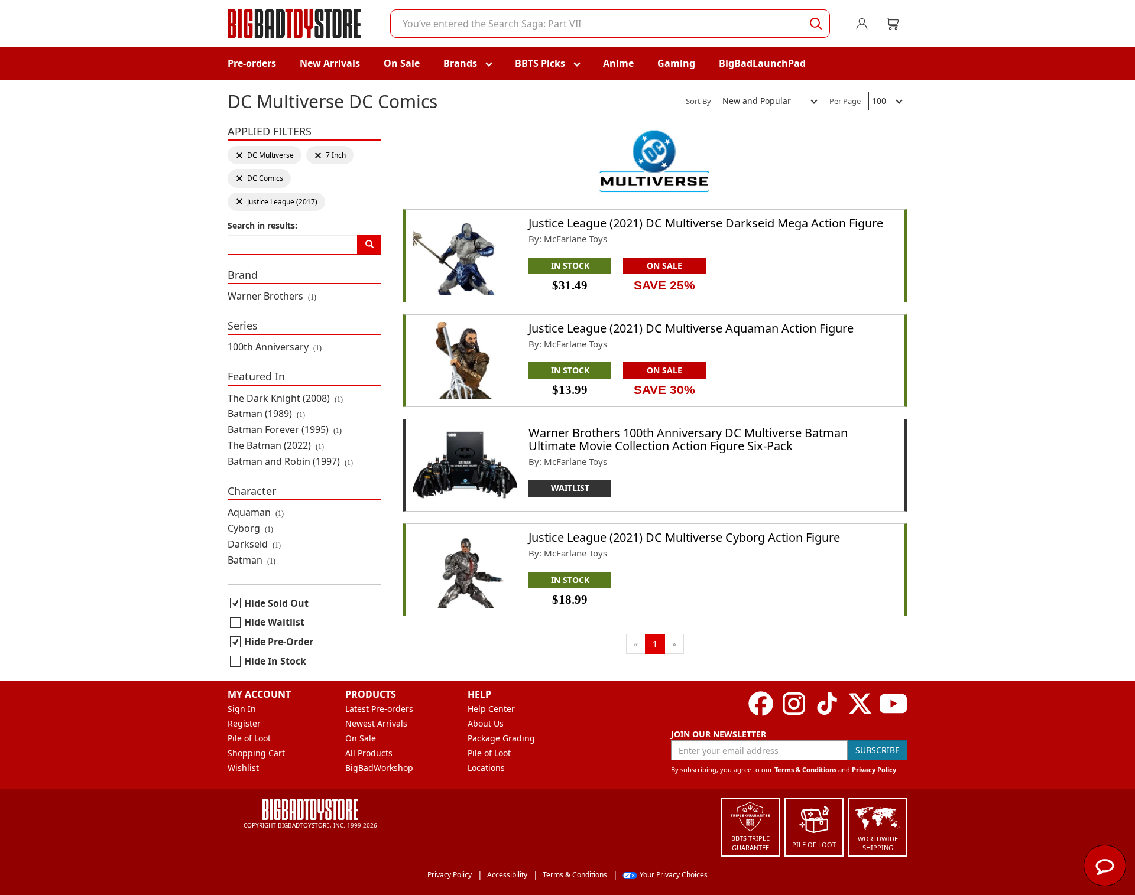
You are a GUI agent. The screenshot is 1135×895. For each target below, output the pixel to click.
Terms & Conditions (805, 769)
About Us (486, 723)
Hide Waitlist (274, 622)
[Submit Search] (816, 23)
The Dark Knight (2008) (285, 398)
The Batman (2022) (276, 445)
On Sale (402, 63)
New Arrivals (330, 63)
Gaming (676, 63)
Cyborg (250, 528)
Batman (251, 560)
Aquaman (256, 512)
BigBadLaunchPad (762, 63)
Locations (486, 767)
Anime (618, 63)
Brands (460, 63)
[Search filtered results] (369, 245)
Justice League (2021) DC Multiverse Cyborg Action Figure (684, 537)
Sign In (242, 708)
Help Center (491, 708)
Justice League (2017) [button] (276, 202)
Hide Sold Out (276, 603)
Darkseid (254, 544)
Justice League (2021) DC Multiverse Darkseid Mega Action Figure (705, 223)
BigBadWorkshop (379, 767)
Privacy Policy (874, 769)
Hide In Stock (275, 661)
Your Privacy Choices (674, 875)
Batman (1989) (266, 413)
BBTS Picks (540, 63)
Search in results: (262, 225)
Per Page (845, 101)
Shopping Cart (256, 753)
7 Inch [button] (331, 155)
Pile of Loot (249, 738)
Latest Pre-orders (379, 708)
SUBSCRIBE (877, 750)
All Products (369, 753)
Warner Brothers (272, 295)
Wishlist (243, 767)
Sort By (698, 101)
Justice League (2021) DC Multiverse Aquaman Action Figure (691, 328)
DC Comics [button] (259, 178)
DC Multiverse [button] (264, 155)
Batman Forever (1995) (285, 429)
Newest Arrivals (376, 723)
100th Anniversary (275, 346)
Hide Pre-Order (278, 641)
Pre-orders (252, 63)
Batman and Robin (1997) (290, 461)
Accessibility (507, 875)
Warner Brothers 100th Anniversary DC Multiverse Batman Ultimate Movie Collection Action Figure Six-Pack (688, 439)
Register (244, 723)
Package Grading (501, 738)
